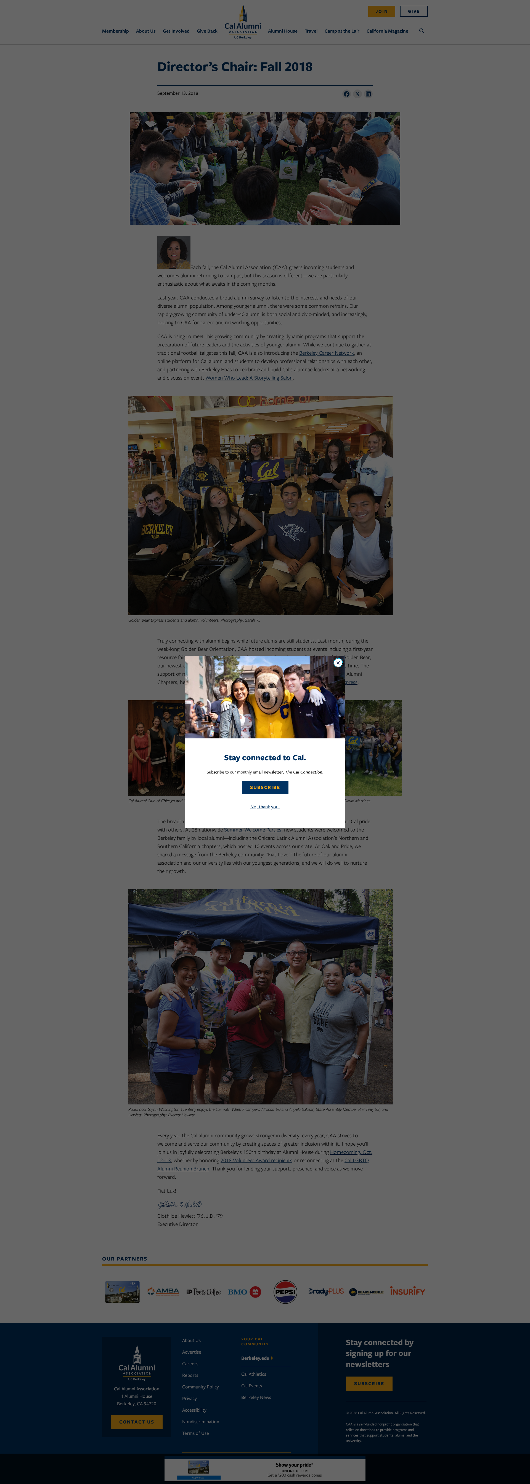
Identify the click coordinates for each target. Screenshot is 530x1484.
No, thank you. (265, 806)
